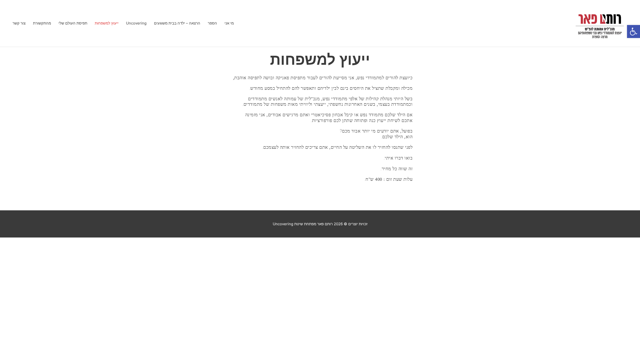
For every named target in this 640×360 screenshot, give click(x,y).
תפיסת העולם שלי (72, 23)
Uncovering (136, 23)
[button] (633, 31)
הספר (212, 23)
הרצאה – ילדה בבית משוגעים (177, 23)
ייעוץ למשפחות (106, 23)
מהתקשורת (42, 23)
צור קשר (19, 23)
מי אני (229, 23)
